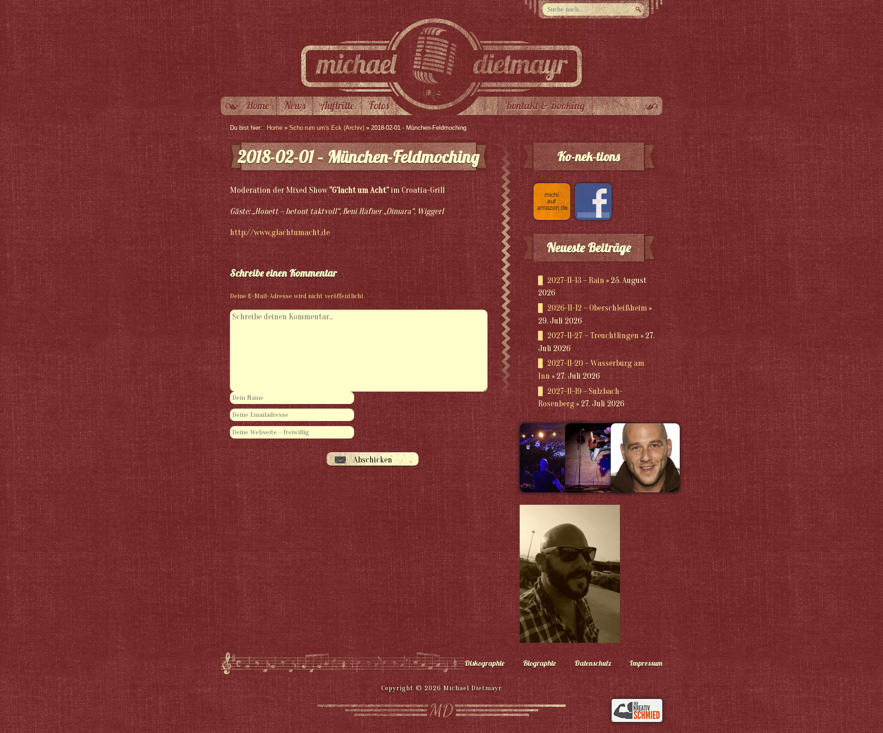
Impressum (646, 663)
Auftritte (337, 105)
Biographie (539, 663)
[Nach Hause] (441, 94)
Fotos (379, 105)
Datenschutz (592, 663)
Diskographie (484, 663)
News (294, 105)
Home (257, 105)
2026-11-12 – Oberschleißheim (597, 308)
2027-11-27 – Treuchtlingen (593, 336)
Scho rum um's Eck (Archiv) (326, 127)
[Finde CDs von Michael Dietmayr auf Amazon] (549, 217)
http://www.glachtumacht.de (280, 232)
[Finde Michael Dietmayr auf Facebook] (591, 217)
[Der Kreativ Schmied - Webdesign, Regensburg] (637, 720)
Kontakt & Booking (545, 105)
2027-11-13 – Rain (575, 280)
